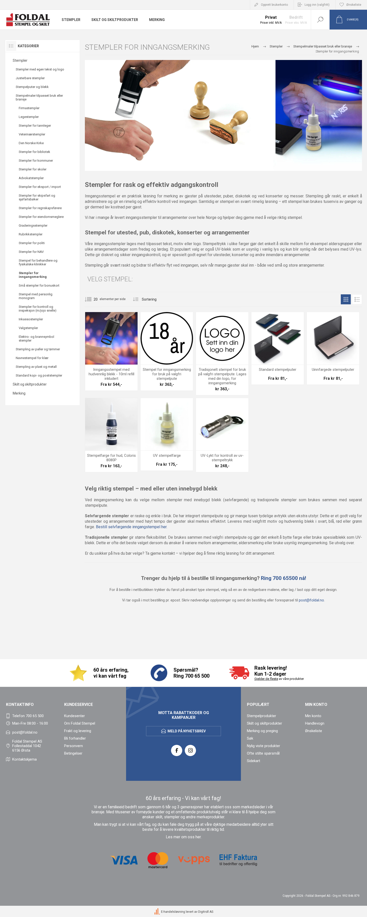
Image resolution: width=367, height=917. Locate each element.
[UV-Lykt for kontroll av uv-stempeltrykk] (222, 435)
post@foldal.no (311, 600)
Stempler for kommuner (36, 160)
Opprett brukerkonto (274, 4)
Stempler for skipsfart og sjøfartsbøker (37, 197)
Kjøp (106, 352)
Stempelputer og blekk (32, 87)
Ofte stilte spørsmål (263, 753)
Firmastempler (29, 108)
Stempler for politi (32, 243)
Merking (19, 393)
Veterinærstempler (32, 134)
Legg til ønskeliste (117, 352)
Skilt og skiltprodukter (30, 384)
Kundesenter (74, 716)
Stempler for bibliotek (34, 152)
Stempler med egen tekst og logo (40, 69)
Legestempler (29, 117)
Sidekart (253, 761)
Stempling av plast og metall (36, 367)
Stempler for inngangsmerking (33, 275)
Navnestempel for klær (32, 358)
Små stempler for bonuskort (39, 285)
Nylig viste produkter (263, 746)
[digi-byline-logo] (157, 912)
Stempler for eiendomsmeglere (41, 217)
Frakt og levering (77, 731)
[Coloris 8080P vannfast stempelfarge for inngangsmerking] (111, 435)
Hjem (255, 46)
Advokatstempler (31, 178)
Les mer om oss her (183, 837)
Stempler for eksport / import (40, 187)
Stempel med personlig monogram (35, 296)
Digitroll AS (205, 912)
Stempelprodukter (261, 716)
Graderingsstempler (33, 225)
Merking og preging (262, 731)
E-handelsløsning (173, 912)
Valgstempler (28, 328)
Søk (250, 738)
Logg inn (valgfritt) (317, 4)
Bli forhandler (75, 738)
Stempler (20, 60)
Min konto (313, 716)
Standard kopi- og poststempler (39, 375)
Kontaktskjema (24, 759)
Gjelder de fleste (266, 679)
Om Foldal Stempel (79, 723)
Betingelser (73, 753)
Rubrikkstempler (30, 234)
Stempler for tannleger (35, 125)
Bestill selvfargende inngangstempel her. (131, 526)
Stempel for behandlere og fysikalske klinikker (38, 262)
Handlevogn (314, 723)
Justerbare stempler (30, 78)
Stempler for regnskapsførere (40, 208)
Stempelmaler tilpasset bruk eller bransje (39, 97)
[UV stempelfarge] (167, 434)
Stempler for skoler (32, 169)
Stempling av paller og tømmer (38, 349)
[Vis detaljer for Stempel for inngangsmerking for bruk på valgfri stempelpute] (167, 351)
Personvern (73, 746)
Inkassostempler (31, 319)
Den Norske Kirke (31, 143)
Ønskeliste (313, 731)
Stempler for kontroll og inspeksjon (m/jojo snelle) (37, 308)
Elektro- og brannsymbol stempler (36, 338)
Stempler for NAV (31, 252)
